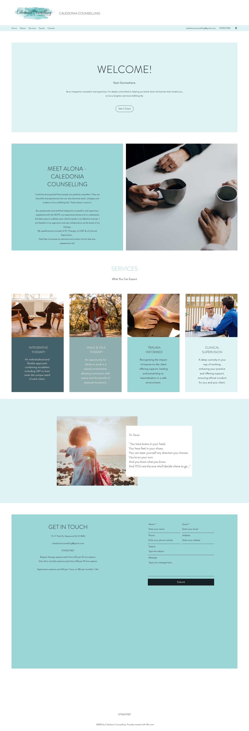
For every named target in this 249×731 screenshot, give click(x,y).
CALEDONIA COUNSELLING (79, 13)
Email (185, 524)
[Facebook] (236, 28)
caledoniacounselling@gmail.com (201, 28)
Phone (152, 535)
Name (151, 524)
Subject (152, 546)
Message (153, 557)
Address (186, 535)
